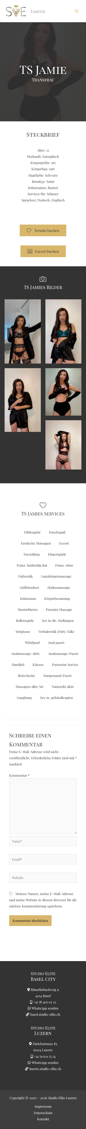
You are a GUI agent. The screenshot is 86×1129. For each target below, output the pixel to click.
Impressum (43, 1106)
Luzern (43, 1033)
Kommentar (19, 775)
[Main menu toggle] (76, 11)
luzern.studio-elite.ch (44, 1068)
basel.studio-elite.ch (44, 1014)
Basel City (43, 979)
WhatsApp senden (45, 1008)
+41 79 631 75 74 (44, 1056)
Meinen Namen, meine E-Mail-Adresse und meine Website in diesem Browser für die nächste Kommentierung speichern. (43, 899)
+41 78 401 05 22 (44, 1002)
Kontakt (43, 1119)
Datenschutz (43, 1112)
